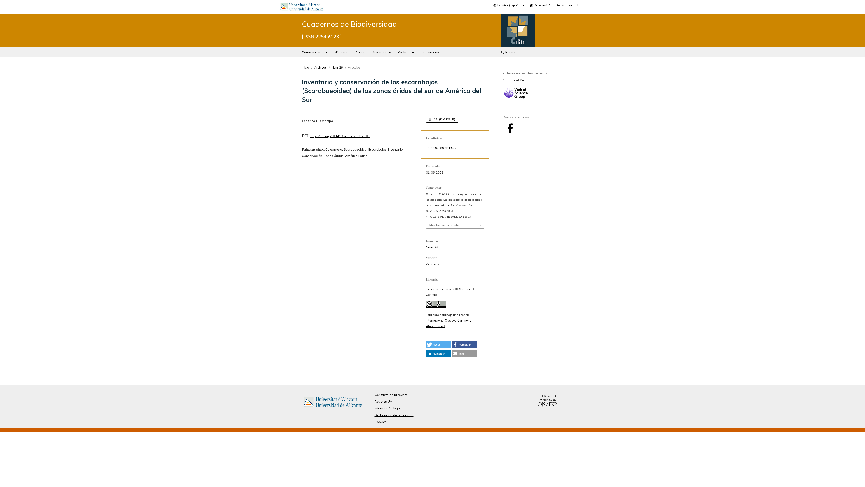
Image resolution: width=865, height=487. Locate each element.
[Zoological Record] (516, 97)
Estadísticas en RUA (441, 148)
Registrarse (564, 5)
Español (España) (509, 5)
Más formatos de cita (444, 225)
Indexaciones (430, 52)
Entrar (581, 5)
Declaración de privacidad (394, 415)
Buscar (510, 52)
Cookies (381, 422)
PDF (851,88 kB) (443, 119)
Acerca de (380, 52)
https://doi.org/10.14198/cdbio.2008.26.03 (340, 136)
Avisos (360, 52)
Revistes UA (542, 5)
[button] (438, 344)
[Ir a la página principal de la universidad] (301, 8)
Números (341, 52)
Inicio (305, 67)
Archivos (320, 67)
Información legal (388, 408)
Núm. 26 (337, 67)
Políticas (404, 52)
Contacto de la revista (391, 395)
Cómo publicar (313, 52)
